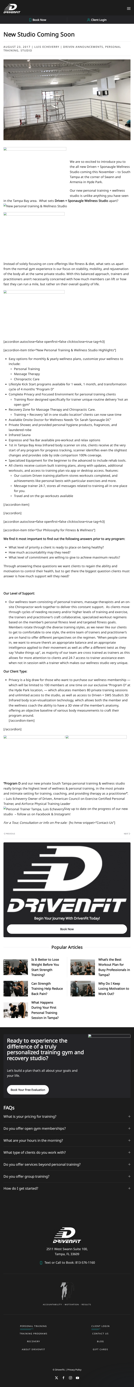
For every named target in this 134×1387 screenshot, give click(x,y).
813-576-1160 (85, 1262)
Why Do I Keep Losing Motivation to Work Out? (113, 988)
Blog (100, 1341)
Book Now (67, 929)
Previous (10, 833)
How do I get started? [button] (20, 1188)
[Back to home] (11, 8)
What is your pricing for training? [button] (29, 1116)
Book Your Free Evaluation (28, 1090)
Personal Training (33, 1326)
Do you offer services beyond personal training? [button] (42, 1164)
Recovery (33, 1341)
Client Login (100, 1326)
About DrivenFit (33, 1349)
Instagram (62, 814)
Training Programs (33, 1333)
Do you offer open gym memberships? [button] (34, 1128)
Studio (26, 50)
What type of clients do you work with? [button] (34, 1152)
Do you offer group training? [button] (26, 1176)
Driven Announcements (83, 46)
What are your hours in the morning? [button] (33, 1140)
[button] (129, 8)
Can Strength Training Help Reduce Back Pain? (47, 988)
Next (126, 833)
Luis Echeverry (46, 46)
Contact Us (100, 1333)
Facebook (43, 814)
